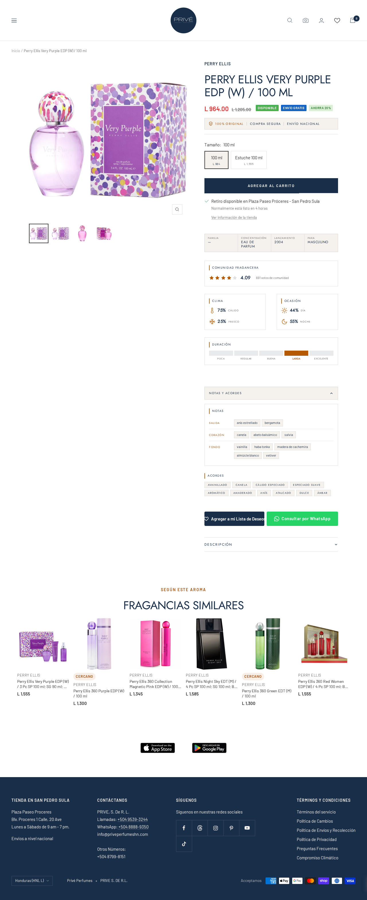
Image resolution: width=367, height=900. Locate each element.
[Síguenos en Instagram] (215, 828)
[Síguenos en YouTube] (247, 828)
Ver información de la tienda (234, 217)
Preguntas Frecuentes (317, 848)
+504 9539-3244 (133, 819)
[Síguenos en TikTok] (184, 844)
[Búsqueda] (289, 20)
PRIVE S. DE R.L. (114, 880)
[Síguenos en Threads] (200, 828)
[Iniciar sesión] (321, 20)
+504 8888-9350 (133, 826)
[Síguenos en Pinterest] (231, 828)
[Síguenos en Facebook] (184, 828)
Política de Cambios (315, 821)
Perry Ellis (217, 63)
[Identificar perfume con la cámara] (305, 20)
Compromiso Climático (317, 857)
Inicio (15, 50)
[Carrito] (353, 20)
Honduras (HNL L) (29, 880)
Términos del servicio (316, 811)
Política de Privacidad (317, 839)
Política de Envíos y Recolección (326, 830)
